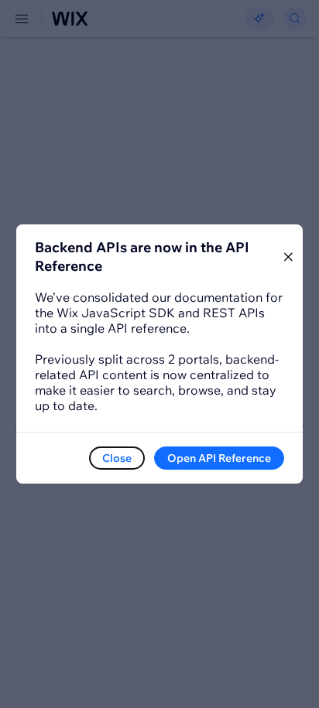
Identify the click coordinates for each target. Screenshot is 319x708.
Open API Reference (219, 458)
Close (117, 458)
